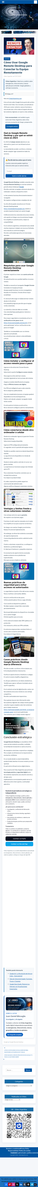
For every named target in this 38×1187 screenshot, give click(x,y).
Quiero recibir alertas (19, 176)
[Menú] (3, 2)
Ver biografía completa (14, 1034)
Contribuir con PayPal (19, 838)
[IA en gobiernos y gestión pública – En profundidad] (17, 32)
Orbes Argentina (19, 15)
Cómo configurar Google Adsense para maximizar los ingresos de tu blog (16, 1051)
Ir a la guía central (12, 126)
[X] (17, 1184)
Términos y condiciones (13, 1148)
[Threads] (28, 1184)
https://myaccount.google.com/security (15, 323)
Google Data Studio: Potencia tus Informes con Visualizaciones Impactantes (20, 986)
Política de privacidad (31, 1156)
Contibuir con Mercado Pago (19, 844)
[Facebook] (6, 1184)
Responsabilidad (13, 1150)
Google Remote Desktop (16, 1042)
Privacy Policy (24, 1148)
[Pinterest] (10, 1184)
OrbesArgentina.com (15, 98)
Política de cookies (25, 1150)
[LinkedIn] (21, 1184)
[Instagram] (13, 1184)
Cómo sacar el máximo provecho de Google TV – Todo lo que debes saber (18, 1056)
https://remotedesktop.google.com (14, 209)
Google (7, 58)
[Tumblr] (24, 1184)
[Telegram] (32, 1184)
